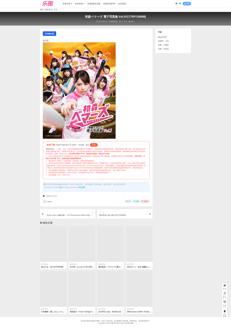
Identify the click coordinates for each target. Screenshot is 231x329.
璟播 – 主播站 (163, 45)
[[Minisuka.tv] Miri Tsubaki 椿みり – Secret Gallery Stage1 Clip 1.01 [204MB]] (139, 289)
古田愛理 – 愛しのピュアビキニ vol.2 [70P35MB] (53, 312)
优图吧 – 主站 (163, 41)
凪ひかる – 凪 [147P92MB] (52, 267)
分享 (129, 201)
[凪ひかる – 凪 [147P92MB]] (53, 244)
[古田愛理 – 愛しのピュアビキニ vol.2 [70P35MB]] (53, 289)
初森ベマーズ (51, 196)
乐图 (60, 187)
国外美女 (48, 9)
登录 (187, 4)
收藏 (137, 201)
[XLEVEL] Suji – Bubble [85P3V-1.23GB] (110, 312)
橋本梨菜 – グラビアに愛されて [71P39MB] (110, 268)
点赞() (146, 201)
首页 (42, 9)
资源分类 (66, 3)
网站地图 (81, 187)
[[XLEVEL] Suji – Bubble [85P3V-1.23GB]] (110, 289)
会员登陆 (122, 3)
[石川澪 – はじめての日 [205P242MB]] (82, 244)
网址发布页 (162, 37)
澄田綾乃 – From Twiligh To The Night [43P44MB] (81, 312)
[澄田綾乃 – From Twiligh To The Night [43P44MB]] (82, 289)
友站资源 (79, 3)
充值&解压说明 (93, 3)
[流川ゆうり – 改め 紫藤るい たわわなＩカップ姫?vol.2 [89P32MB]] (139, 244)
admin (49, 201)
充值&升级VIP (109, 3)
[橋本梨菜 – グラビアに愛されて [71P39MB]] (110, 244)
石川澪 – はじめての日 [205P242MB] (81, 268)
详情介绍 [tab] (50, 33)
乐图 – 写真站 (163, 49)
